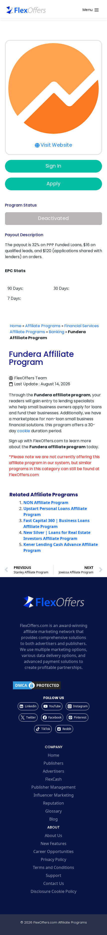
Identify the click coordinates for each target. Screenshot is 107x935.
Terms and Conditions (53, 867)
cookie (23, 431)
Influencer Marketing (54, 795)
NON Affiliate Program (45, 502)
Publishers (53, 763)
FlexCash (53, 779)
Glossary (53, 811)
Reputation (53, 803)
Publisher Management (53, 787)
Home (15, 326)
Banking (56, 332)
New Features (53, 843)
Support (53, 875)
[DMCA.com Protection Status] (53, 685)
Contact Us (53, 883)
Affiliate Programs (42, 326)
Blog (53, 819)
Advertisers (53, 771)
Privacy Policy (53, 859)
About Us (53, 835)
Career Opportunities (53, 851)
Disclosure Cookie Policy (53, 891)
